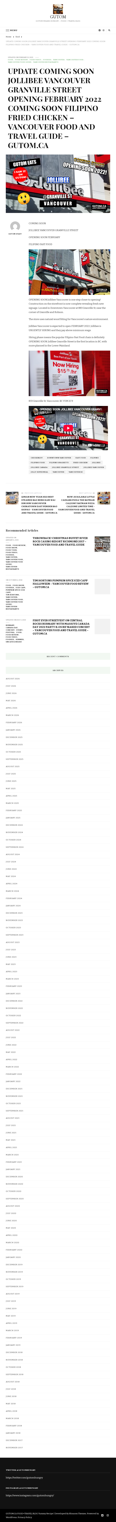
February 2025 (14, 810)
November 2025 (14, 745)
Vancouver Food (74, 60)
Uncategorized (14, 642)
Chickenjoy (37, 458)
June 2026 (11, 693)
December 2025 (14, 737)
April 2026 (11, 708)
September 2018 (14, 1374)
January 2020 (13, 1257)
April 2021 (11, 1147)
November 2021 (14, 1096)
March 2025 (12, 803)
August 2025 (13, 766)
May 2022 (11, 1052)
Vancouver (59, 60)
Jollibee (96, 463)
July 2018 (11, 1389)
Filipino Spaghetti (59, 463)
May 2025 (11, 788)
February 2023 (14, 986)
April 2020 (12, 1235)
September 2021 (14, 1111)
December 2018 (14, 1352)
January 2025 (13, 818)
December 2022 (14, 1001)
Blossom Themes (77, 1513)
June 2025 (11, 781)
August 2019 (13, 1294)
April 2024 (11, 884)
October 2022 (13, 1015)
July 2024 (11, 862)
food (10, 60)
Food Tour (11, 550)
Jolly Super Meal (39, 472)
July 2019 (11, 1301)
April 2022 (11, 1059)
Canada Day (12, 628)
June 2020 (11, 1221)
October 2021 (13, 1103)
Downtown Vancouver (59, 458)
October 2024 (13, 840)
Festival (10, 632)
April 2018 (11, 1411)
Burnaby (10, 625)
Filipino (94, 458)
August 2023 (13, 942)
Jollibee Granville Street (65, 467)
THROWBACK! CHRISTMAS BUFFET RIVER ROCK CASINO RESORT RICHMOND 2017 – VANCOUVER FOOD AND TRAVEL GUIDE (60, 541)
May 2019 (11, 1316)
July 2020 (11, 1213)
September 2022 (14, 1023)
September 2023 (14, 935)
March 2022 (12, 1067)
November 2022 (14, 1008)
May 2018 (11, 1404)
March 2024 (12, 891)
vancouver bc (76, 472)
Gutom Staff (15, 234)
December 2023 (14, 913)
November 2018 (14, 1360)
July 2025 (11, 774)
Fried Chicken (80, 463)
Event (19, 630)
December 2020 (14, 1177)
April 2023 (11, 972)
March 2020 (12, 1242)
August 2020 (13, 1206)
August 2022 (13, 1030)
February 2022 (14, 1074)
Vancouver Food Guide (19, 62)
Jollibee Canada (39, 467)
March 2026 (12, 715)
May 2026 (11, 701)
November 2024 (14, 832)
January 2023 (13, 994)
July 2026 (11, 686)
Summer (20, 639)
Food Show (11, 548)
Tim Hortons (12, 595)
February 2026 (14, 722)
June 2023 (11, 957)
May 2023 (11, 964)
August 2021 (13, 1118)
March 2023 (12, 979)
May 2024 (11, 876)
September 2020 (15, 1199)
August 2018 (13, 1382)
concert (10, 630)
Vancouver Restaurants (45, 62)
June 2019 (11, 1309)
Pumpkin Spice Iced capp (15, 591)
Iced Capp (20, 588)
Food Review (21, 60)
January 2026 (13, 730)
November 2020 (14, 1184)
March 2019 (12, 1330)
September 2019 (14, 1286)
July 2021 (11, 1125)
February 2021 (14, 1162)
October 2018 (13, 1367)
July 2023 (11, 950)
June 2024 (11, 869)
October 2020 (13, 1191)
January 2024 (13, 906)
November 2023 (14, 920)
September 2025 (14, 759)
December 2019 (14, 1265)
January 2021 (13, 1169)
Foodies (47, 60)
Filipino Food (38, 463)
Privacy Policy (25, 1517)
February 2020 (14, 1250)
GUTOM (58, 17)
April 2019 (11, 1323)
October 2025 (13, 752)
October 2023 (13, 928)
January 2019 (13, 1345)
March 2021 (12, 1155)
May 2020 (11, 1228)
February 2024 (14, 898)
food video (35, 60)
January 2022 (13, 1081)
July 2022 (11, 1037)
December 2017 (14, 1440)
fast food (81, 458)
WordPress (11, 1517)
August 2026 (13, 679)
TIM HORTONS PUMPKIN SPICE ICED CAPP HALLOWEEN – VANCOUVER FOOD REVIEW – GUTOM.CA (61, 584)
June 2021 (11, 1133)
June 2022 (11, 1045)
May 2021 (11, 1140)
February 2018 (14, 1426)
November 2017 (14, 1448)
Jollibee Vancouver (94, 467)
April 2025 (11, 796)
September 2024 (15, 847)
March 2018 (12, 1418)
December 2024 (14, 825)
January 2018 (13, 1433)
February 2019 (14, 1338)
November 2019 (14, 1272)
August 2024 (13, 854)
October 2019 (13, 1279)
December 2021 (14, 1089)
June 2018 (11, 1396)
